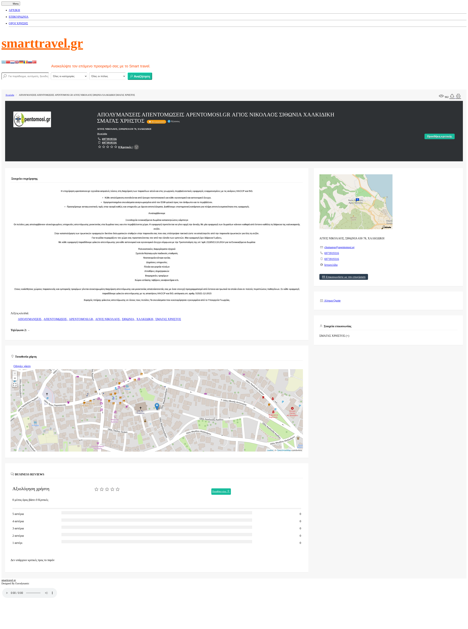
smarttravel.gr (42, 43)
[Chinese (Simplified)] (8, 61)
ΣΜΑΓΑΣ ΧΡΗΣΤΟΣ (168, 319)
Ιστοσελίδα (330, 264)
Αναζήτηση (141, 76)
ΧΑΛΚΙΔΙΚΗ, (145, 319)
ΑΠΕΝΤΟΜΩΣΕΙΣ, (56, 319)
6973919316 (109, 139)
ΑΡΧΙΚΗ (14, 10)
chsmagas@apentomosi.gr (339, 247)
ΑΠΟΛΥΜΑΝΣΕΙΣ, (30, 319)
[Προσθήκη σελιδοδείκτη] (136, 147)
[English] (17, 61)
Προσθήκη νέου (219, 491)
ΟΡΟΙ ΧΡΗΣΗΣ (18, 23)
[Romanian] (25, 61)
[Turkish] (34, 61)
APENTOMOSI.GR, (82, 319)
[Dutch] (12, 61)
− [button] (15, 378)
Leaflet (270, 450)
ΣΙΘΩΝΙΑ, (129, 319)
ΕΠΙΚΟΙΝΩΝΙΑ (19, 16)
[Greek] (3, 61)
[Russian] (30, 61)
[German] (21, 61)
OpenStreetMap (284, 450)
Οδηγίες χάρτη (22, 366)
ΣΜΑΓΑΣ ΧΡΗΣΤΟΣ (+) (334, 335)
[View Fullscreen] (14, 384)
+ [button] (15, 373)
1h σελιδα (9, 95)
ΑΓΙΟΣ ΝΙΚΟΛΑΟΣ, (108, 319)
